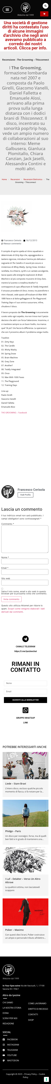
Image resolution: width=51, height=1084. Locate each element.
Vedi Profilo (25, 495)
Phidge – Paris (13, 831)
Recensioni (15, 179)
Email (4, 568)
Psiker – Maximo (14, 929)
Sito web (5, 578)
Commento (7, 524)
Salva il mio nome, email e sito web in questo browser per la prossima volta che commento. (24, 592)
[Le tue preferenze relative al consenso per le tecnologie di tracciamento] (46, 1079)
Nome (5, 557)
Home (4, 179)
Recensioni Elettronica (33, 179)
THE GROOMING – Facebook (14, 412)
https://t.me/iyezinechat (25, 651)
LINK (25, 722)
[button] (7, 10)
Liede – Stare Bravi (15, 783)
